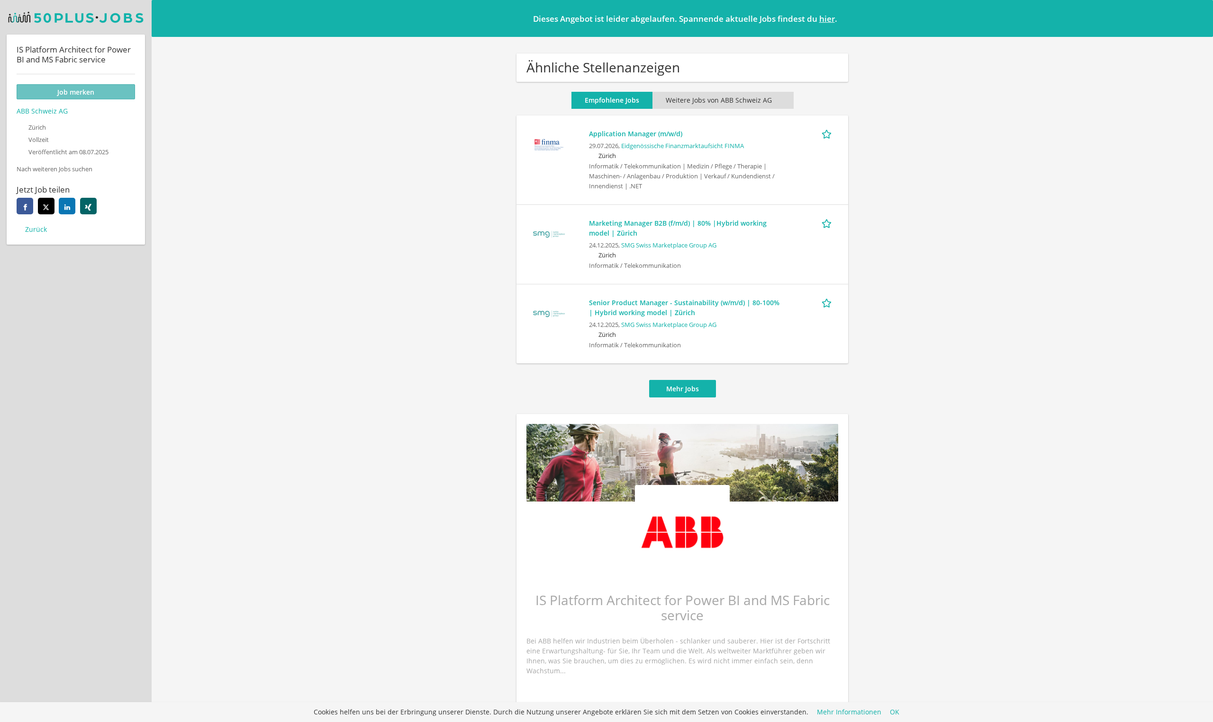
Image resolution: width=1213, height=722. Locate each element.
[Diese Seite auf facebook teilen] (25, 206)
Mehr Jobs (682, 388)
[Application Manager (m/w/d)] (549, 143)
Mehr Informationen (849, 712)
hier (827, 18)
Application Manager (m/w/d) (635, 133)
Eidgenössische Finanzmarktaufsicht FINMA (682, 146)
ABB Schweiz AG (42, 110)
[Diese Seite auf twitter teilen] (46, 206)
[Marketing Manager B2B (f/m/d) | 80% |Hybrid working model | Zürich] (549, 233)
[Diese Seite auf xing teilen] (88, 206)
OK (894, 712)
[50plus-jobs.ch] (76, 17)
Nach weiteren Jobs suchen (54, 169)
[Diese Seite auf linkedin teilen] (67, 206)
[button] (1198, 17)
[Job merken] (828, 133)
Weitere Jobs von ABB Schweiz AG (719, 100)
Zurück (36, 229)
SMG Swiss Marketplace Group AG (668, 245)
